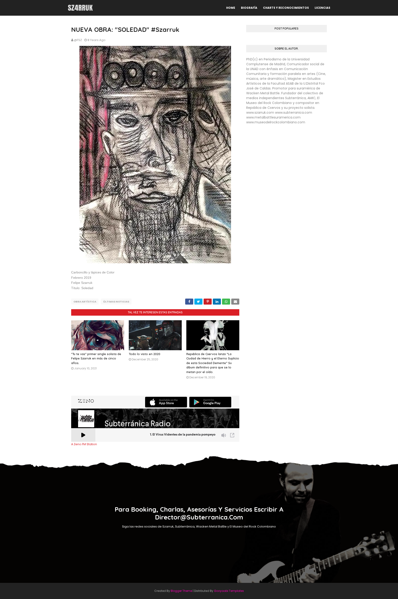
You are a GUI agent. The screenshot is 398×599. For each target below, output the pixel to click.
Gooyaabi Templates (229, 591)
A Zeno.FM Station (84, 444)
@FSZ (78, 40)
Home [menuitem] (230, 8)
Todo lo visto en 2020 (144, 354)
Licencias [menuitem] (322, 8)
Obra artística (84, 301)
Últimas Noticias (116, 301)
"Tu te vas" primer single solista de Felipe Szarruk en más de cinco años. (96, 358)
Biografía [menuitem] (249, 8)
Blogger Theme (181, 591)
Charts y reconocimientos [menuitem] (286, 8)
